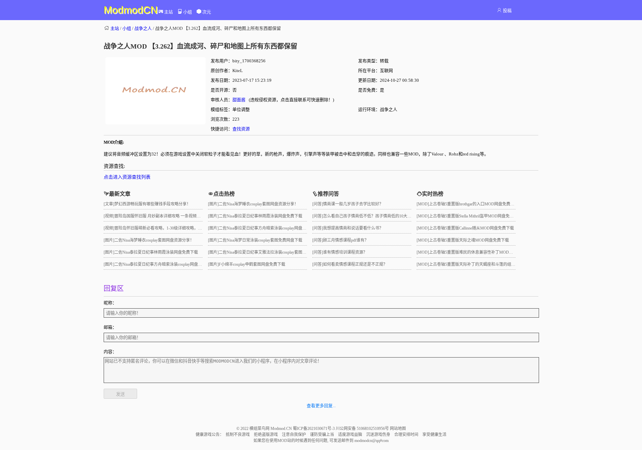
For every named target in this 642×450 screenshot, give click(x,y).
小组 (187, 11)
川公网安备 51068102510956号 (363, 428)
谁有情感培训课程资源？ (345, 252)
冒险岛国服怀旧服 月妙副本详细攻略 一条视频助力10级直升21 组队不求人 (180, 216)
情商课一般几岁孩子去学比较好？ (353, 204)
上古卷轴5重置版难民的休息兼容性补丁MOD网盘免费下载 (481, 252)
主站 (168, 11)
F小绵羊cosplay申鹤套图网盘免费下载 (252, 264)
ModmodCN (131, 9)
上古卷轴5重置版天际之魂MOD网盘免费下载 (469, 240)
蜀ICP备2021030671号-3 (314, 428)
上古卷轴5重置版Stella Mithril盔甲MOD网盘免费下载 (475, 216)
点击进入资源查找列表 (127, 177)
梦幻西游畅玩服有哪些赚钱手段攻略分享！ (152, 204)
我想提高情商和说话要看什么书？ (353, 228)
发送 (120, 394)
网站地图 (398, 428)
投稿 (507, 10)
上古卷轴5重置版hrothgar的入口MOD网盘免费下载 (473, 204)
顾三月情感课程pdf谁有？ (345, 240)
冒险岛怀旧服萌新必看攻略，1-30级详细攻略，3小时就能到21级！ (173, 228)
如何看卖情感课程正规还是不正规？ (355, 264)
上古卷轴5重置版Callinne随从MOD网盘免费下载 (471, 228)
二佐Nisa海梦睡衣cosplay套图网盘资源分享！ (154, 240)
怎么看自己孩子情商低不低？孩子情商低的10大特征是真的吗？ (379, 216)
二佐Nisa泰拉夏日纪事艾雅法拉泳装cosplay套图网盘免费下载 (272, 252)
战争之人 (143, 28)
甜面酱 (238, 99)
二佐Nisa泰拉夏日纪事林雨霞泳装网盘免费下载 (156, 252)
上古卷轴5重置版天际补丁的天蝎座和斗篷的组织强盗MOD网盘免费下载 (493, 264)
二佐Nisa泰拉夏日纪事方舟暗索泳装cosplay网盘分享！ (162, 264)
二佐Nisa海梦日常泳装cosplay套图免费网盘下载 (260, 240)
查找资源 (241, 128)
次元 (206, 11)
